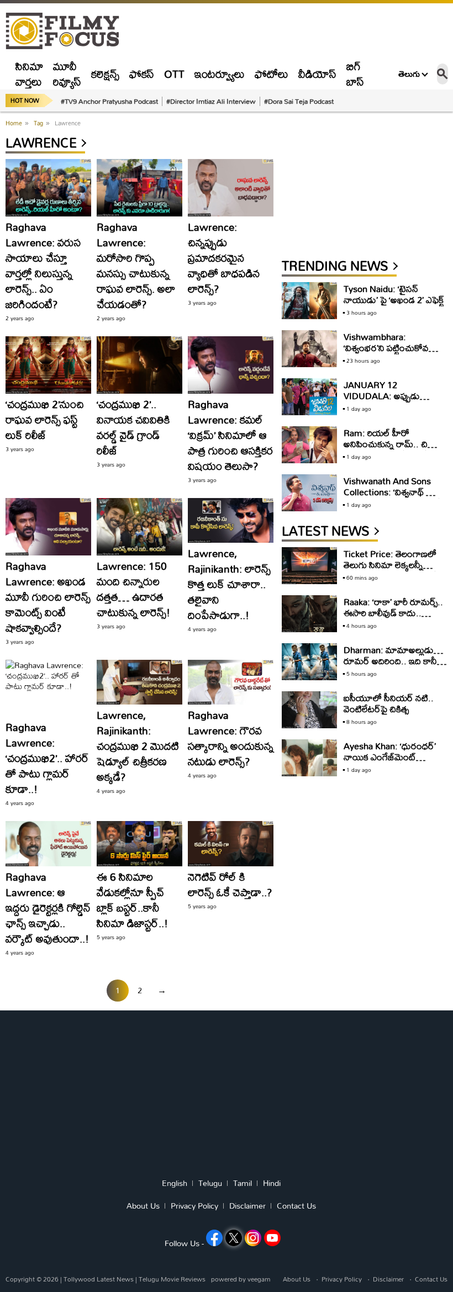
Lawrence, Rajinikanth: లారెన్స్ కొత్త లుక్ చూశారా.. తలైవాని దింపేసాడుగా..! (229, 584)
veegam (258, 1279)
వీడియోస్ (317, 73)
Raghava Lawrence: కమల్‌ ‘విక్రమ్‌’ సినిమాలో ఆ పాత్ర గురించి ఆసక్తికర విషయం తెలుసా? (230, 434)
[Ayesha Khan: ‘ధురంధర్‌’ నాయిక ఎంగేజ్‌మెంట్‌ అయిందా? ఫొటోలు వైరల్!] (309, 757)
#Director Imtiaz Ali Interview (211, 101)
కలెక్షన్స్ (105, 73)
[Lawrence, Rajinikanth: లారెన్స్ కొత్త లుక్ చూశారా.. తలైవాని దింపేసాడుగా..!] (230, 520)
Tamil (242, 1183)
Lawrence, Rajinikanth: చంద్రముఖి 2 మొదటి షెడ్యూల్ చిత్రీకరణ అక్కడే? (138, 745)
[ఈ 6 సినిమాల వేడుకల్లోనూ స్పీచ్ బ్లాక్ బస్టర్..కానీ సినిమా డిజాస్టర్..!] (139, 843)
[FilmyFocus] (68, 31)
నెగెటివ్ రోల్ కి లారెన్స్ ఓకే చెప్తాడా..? (230, 884)
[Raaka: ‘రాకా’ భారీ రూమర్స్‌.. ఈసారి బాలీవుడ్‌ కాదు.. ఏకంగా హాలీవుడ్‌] (309, 613)
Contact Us (296, 1205)
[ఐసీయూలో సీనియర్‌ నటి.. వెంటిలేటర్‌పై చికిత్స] (309, 709)
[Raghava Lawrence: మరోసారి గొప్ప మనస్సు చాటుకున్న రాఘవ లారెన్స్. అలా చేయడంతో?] (139, 187)
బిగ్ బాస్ (355, 73)
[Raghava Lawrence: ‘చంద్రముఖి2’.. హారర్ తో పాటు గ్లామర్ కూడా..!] (48, 688)
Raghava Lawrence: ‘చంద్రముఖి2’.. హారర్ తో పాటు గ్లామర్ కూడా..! (47, 757)
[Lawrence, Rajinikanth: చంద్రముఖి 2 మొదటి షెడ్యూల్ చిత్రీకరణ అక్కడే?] (139, 682)
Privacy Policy (194, 1205)
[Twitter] (233, 1238)
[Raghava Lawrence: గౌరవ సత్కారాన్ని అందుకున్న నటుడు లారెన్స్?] (230, 682)
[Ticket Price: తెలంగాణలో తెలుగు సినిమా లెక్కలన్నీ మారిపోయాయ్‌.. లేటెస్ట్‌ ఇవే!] (309, 565)
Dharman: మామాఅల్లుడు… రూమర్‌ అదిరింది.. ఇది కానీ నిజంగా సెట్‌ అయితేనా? (393, 660)
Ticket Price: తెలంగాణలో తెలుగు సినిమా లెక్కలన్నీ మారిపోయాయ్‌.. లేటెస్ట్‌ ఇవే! (392, 564)
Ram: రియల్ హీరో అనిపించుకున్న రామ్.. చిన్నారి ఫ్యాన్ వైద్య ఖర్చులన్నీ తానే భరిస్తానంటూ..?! (394, 449)
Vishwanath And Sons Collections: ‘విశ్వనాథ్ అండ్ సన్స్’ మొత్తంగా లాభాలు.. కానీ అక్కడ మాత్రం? (394, 497)
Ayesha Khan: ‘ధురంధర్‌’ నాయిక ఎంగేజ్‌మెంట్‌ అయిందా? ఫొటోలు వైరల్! (390, 757)
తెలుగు (409, 74)
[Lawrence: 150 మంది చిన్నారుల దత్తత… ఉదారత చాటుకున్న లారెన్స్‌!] (139, 526)
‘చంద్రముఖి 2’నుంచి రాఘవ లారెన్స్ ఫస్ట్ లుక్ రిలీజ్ (45, 419)
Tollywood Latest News (99, 1279)
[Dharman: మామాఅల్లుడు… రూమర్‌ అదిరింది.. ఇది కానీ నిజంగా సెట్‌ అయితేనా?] (309, 661)
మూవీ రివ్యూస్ (67, 73)
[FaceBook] (214, 1238)
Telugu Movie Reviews (172, 1279)
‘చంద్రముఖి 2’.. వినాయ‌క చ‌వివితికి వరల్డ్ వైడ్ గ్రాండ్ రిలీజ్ (133, 427)
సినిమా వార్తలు (29, 73)
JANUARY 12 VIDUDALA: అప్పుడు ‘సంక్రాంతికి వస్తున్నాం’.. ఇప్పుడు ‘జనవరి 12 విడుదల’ (391, 401)
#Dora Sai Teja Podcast (299, 101)
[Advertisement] (364, 186)
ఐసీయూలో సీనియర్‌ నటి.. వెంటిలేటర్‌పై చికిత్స (389, 703)
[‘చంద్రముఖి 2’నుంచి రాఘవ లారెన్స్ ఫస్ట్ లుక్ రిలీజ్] (48, 365)
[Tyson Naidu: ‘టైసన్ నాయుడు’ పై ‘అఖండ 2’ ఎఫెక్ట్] (309, 300)
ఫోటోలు (271, 73)
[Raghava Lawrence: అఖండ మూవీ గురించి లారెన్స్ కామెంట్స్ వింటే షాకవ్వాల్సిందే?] (48, 526)
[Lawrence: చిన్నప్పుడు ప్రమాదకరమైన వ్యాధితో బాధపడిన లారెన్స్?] (230, 187)
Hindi (272, 1183)
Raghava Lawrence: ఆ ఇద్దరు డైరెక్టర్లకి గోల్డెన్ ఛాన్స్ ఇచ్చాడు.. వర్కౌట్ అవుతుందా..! (48, 907)
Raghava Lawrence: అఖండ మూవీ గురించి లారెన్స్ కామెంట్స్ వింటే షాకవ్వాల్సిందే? (48, 596)
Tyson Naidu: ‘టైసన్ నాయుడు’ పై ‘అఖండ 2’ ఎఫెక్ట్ (394, 294)
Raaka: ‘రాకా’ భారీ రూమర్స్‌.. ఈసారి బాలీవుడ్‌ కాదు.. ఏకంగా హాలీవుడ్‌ (393, 612)
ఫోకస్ (141, 73)
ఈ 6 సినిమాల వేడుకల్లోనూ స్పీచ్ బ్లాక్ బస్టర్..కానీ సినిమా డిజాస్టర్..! (132, 900)
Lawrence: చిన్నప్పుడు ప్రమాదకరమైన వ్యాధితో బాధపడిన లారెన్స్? (224, 257)
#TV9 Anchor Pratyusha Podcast (109, 101)
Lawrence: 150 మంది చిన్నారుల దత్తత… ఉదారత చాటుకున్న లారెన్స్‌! (133, 589)
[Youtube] (272, 1238)
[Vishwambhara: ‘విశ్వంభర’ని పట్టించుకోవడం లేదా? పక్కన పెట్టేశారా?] (309, 348)
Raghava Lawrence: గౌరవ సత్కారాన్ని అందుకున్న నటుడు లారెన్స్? (230, 738)
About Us (143, 1205)
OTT (174, 73)
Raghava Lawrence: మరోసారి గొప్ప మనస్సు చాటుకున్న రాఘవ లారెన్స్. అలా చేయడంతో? (136, 265)
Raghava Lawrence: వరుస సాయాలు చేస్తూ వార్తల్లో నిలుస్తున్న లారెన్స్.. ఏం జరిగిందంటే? (43, 265)
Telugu (210, 1183)
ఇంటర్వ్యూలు (219, 73)
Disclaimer (247, 1205)
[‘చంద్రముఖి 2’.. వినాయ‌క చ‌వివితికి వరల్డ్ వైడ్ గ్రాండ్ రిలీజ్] (139, 365)
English (174, 1183)
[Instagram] (253, 1238)
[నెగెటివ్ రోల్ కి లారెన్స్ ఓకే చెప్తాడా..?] (230, 843)
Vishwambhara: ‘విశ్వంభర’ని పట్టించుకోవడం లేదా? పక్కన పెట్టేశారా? (392, 347)
